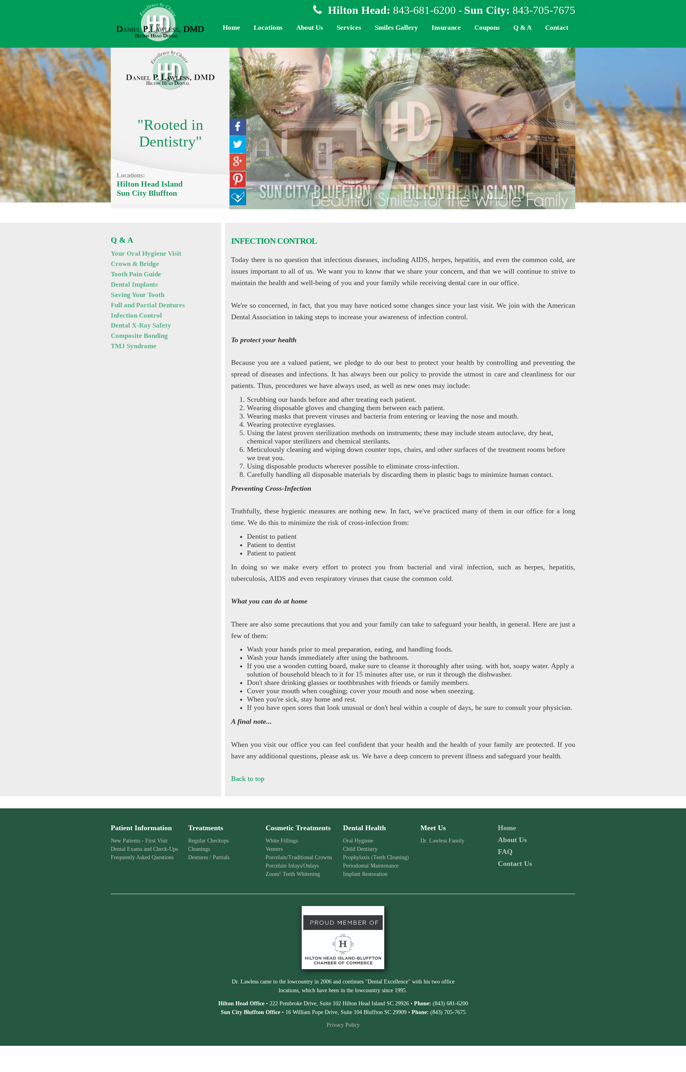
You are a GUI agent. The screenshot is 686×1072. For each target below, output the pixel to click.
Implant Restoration (365, 874)
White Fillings (282, 841)
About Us (512, 840)
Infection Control (136, 315)
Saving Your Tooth (137, 295)
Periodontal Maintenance (371, 866)
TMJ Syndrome (133, 346)
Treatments (205, 828)
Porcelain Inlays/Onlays (292, 866)
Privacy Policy (343, 1025)
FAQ (505, 852)
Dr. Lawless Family (442, 841)
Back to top (247, 779)
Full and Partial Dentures (148, 305)
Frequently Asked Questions (142, 857)
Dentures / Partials (208, 857)
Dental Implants (134, 284)
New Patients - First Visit (139, 841)
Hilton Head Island (150, 183)
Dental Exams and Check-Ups (144, 849)
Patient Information (141, 828)
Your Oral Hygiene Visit (146, 253)
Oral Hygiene (358, 841)
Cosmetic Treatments (298, 828)
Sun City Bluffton (147, 193)
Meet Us (433, 828)
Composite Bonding (139, 335)
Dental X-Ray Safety (141, 325)
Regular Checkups (208, 841)
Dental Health (364, 828)
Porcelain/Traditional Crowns (299, 857)
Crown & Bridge (135, 264)
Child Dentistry (360, 849)
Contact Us (515, 864)
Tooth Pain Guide (136, 274)
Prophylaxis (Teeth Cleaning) (376, 857)
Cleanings (199, 849)
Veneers (274, 849)
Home (507, 828)
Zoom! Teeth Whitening (293, 874)
